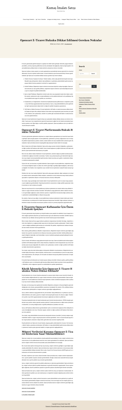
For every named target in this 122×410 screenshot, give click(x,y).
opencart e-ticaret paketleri (28, 388)
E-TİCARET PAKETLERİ (28, 394)
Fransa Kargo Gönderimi (28, 19)
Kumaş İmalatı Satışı (61, 8)
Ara (80, 84)
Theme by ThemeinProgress (53, 406)
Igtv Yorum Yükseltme (41, 19)
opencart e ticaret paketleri (28, 391)
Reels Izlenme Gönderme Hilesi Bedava (90, 19)
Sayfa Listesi (61, 23)
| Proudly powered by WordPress (68, 406)
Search (82, 66)
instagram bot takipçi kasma (53, 19)
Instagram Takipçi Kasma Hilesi (69, 19)
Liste (78, 19)
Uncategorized (68, 44)
